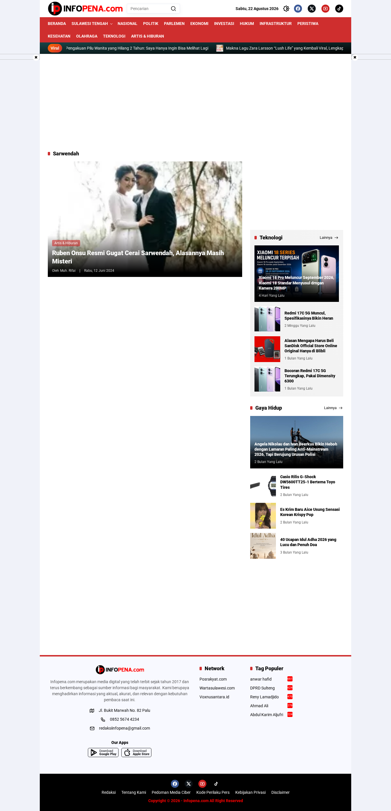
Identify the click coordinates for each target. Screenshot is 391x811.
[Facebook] (298, 9)
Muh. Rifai (68, 271)
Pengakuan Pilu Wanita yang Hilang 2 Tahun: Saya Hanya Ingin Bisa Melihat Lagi (118, 48)
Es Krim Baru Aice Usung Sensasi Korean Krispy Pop (310, 512)
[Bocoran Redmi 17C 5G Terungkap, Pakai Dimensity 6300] (267, 379)
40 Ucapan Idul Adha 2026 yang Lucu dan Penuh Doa (308, 542)
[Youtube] (325, 9)
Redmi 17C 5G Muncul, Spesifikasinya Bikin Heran (309, 316)
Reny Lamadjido (271, 697)
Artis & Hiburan (66, 243)
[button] (173, 8)
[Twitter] (312, 9)
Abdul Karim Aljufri (271, 714)
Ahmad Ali (271, 705)
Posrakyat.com (213, 679)
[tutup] (36, 57)
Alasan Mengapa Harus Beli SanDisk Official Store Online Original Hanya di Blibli (311, 345)
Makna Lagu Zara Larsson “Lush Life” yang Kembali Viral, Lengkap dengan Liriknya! (281, 48)
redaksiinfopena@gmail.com (124, 728)
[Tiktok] (339, 9)
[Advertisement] (195, 102)
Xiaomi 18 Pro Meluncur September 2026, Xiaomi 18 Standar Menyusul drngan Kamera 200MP (296, 282)
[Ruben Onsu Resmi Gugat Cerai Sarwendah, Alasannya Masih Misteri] (145, 219)
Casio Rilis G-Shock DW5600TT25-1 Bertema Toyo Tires (307, 481)
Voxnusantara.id (214, 697)
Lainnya (326, 237)
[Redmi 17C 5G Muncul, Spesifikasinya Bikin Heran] (267, 319)
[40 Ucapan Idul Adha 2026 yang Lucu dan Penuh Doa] (263, 546)
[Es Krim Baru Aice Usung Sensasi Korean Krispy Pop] (263, 516)
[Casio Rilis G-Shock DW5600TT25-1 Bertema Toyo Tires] (263, 486)
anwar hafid (271, 679)
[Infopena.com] (85, 8)
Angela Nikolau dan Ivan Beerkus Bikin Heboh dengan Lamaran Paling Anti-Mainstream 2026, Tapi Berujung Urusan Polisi (295, 449)
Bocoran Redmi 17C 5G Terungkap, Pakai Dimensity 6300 (310, 375)
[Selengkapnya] (119, 669)
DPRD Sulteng (271, 688)
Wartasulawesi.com (217, 688)
